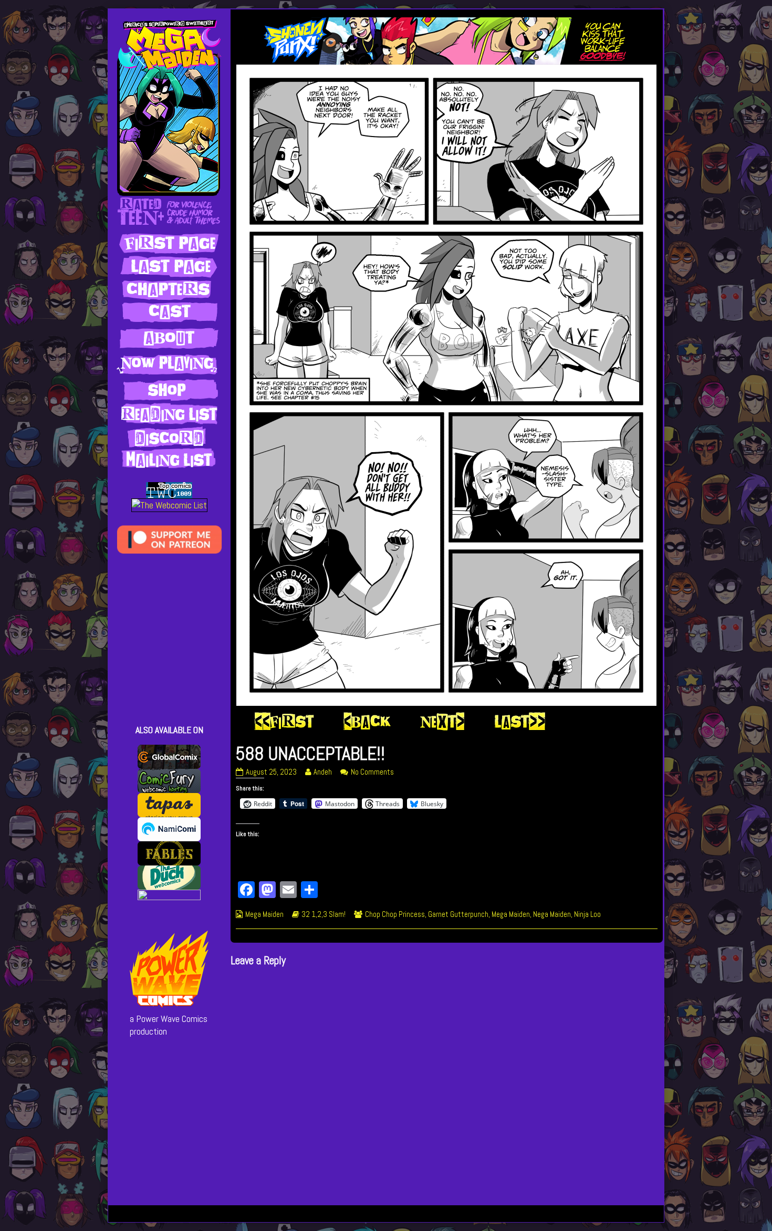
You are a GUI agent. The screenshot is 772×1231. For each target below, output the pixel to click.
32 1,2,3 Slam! (323, 914)
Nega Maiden (552, 914)
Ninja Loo (587, 914)
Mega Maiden (264, 914)
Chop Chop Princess (395, 914)
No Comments (372, 772)
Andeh (322, 772)
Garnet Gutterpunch (458, 914)
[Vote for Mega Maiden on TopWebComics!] (169, 489)
